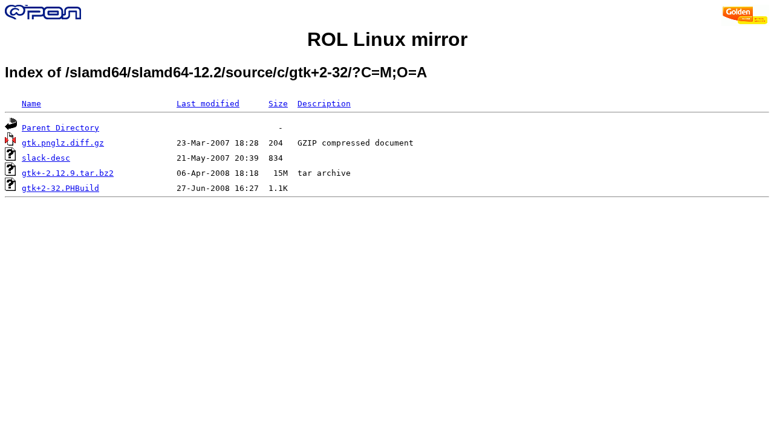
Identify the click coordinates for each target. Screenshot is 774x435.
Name (31, 103)
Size (278, 103)
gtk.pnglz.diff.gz (63, 142)
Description (324, 103)
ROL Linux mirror (387, 39)
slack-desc (46, 158)
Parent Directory (60, 127)
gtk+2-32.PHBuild (60, 188)
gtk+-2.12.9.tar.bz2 (68, 173)
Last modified (208, 103)
